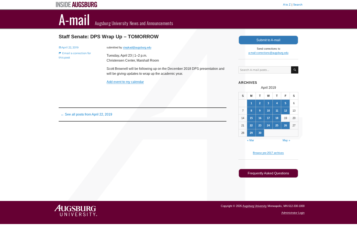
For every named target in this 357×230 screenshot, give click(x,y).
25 (276, 125)
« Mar (250, 140)
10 (268, 110)
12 (285, 110)
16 (259, 118)
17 (268, 118)
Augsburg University (255, 206)
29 (251, 132)
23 (259, 125)
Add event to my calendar (125, 82)
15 (251, 118)
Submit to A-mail (268, 40)
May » (286, 140)
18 (276, 118)
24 (268, 125)
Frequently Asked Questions (268, 173)
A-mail (74, 19)
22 (251, 125)
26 (285, 125)
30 (259, 132)
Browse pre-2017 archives (268, 152)
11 (277, 110)
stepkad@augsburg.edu (137, 47)
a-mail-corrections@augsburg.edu (268, 52)
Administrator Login (293, 212)
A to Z (287, 4)
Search (297, 4)
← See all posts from (86, 114)
